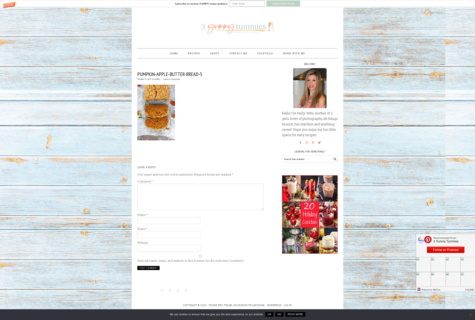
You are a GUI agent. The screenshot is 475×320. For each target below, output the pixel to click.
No (279, 314)
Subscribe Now (283, 3)
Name (142, 215)
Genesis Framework (251, 305)
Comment (145, 181)
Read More (295, 314)
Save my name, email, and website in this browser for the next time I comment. (190, 260)
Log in (288, 305)
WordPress (274, 305)
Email (142, 228)
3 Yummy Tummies (237, 26)
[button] (237, 3)
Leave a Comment (171, 79)
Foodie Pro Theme (220, 305)
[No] (470, 314)
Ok (269, 314)
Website (142, 242)
